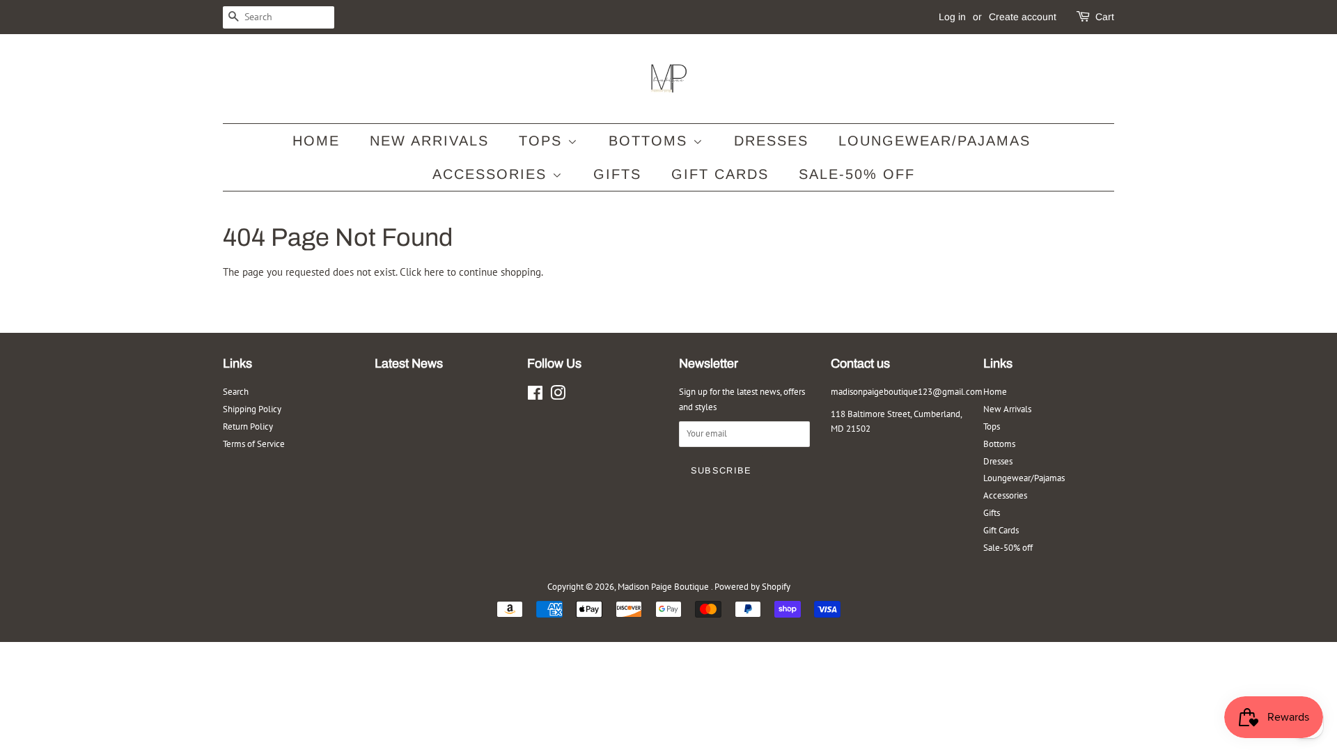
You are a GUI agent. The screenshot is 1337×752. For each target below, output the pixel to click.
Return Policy (248, 426)
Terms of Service (254, 444)
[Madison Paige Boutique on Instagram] (557, 396)
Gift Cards (720, 174)
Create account (1022, 16)
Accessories (492, 174)
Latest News (409, 363)
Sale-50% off (857, 174)
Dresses (771, 140)
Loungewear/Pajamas (934, 140)
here (434, 272)
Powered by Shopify (752, 587)
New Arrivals (429, 140)
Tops (543, 140)
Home (316, 140)
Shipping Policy (252, 409)
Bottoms (651, 140)
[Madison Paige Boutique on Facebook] (535, 396)
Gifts (617, 174)
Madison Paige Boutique (664, 587)
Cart (1104, 16)
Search (236, 392)
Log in (952, 16)
